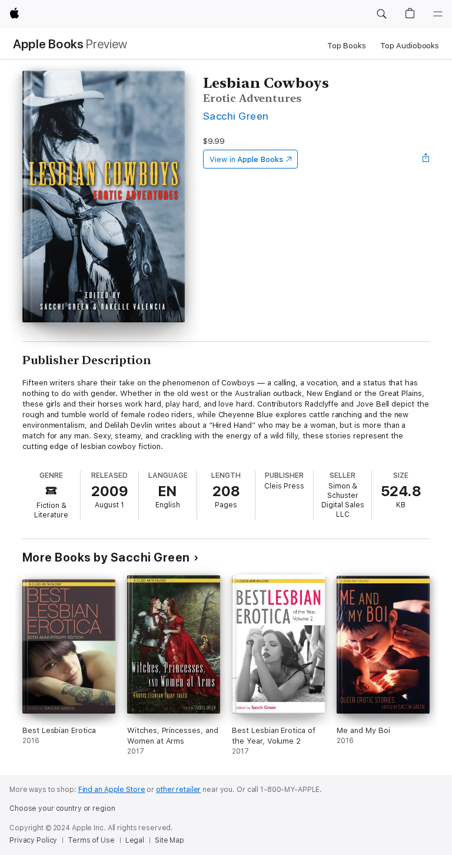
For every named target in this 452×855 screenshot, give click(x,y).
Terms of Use (91, 840)
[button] (381, 14)
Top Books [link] (346, 45)
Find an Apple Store (111, 789)
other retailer (178, 789)
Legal (134, 840)
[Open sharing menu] (426, 159)
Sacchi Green (236, 116)
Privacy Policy (33, 840)
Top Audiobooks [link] (409, 45)
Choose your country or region (62, 808)
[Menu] (438, 14)
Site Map (169, 840)
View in (246, 159)
